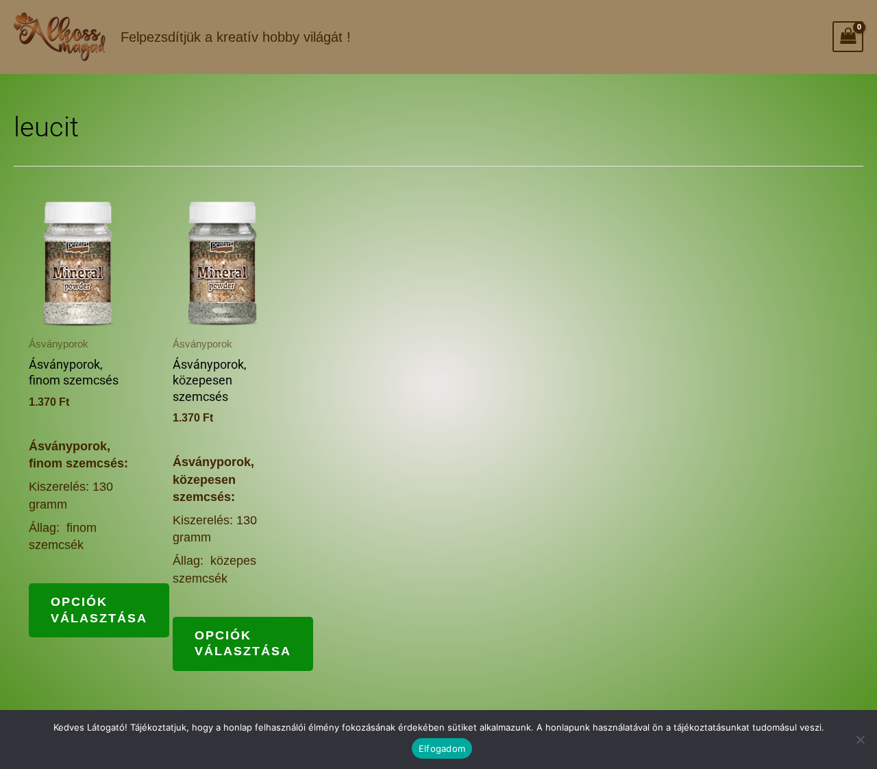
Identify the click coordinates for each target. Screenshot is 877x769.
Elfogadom (442, 748)
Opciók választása (99, 609)
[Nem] (860, 739)
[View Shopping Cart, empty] (847, 36)
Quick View (79, 311)
